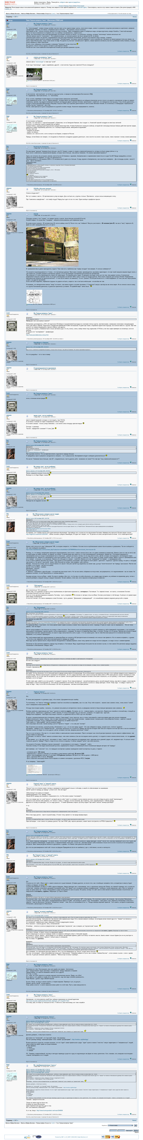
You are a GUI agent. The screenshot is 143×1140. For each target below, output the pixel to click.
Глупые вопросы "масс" (67, 13)
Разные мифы (41, 13)
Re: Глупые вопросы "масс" (43, 23)
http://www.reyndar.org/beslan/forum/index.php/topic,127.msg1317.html (47, 1001)
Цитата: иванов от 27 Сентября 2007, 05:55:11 (38, 470)
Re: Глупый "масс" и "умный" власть (45, 855)
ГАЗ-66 (36, 214)
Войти (75, 5)
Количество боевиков (41, 147)
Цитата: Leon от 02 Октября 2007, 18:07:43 (37, 611)
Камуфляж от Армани (41, 342)
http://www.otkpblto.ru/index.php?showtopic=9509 (38, 528)
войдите (62, 2)
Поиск (70, 5)
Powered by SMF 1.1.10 (61, 1137)
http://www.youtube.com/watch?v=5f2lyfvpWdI (37, 531)
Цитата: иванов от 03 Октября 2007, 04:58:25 (38, 859)
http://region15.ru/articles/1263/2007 (37, 534)
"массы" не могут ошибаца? (43, 911)
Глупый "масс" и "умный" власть (45, 783)
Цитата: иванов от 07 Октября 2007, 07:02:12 (38, 1069)
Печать (135, 16)
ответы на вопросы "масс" (43, 57)
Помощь (66, 5)
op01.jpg (29, 80)
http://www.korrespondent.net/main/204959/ (50, 1110)
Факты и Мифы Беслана (13, 13)
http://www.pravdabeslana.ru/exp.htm (37, 335)
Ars (7, 146)
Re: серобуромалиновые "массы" (45, 1065)
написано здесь (82, 7)
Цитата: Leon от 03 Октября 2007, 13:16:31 (37, 915)
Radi (7, 23)
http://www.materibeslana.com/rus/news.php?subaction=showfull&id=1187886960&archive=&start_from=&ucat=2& (60, 549)
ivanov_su (8, 9)
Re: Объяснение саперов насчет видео (46, 514)
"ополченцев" (39, 62)
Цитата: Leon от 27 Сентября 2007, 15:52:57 (37, 492)
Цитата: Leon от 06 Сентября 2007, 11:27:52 (37, 518)
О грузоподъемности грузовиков (45, 368)
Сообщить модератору (123, 51)
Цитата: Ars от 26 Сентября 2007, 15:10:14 (37, 346)
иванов (8, 57)
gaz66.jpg (29, 304)
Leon (53, 13)
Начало (61, 5)
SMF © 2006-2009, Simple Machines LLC (78, 1137)
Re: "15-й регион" (39, 607)
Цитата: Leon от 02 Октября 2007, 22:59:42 (37, 835)
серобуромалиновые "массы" (44, 1017)
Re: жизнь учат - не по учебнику (44, 466)
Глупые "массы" (39, 692)
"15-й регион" (38, 585)
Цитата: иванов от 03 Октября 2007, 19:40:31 (38, 1021)
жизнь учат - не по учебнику (43, 415)
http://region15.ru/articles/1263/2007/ (48, 623)
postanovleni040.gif (32, 774)
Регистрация (80, 5)
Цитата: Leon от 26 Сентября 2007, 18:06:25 (37, 445)
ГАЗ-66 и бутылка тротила (42, 188)
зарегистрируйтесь (74, 2)
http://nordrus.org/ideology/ (80, 1039)
